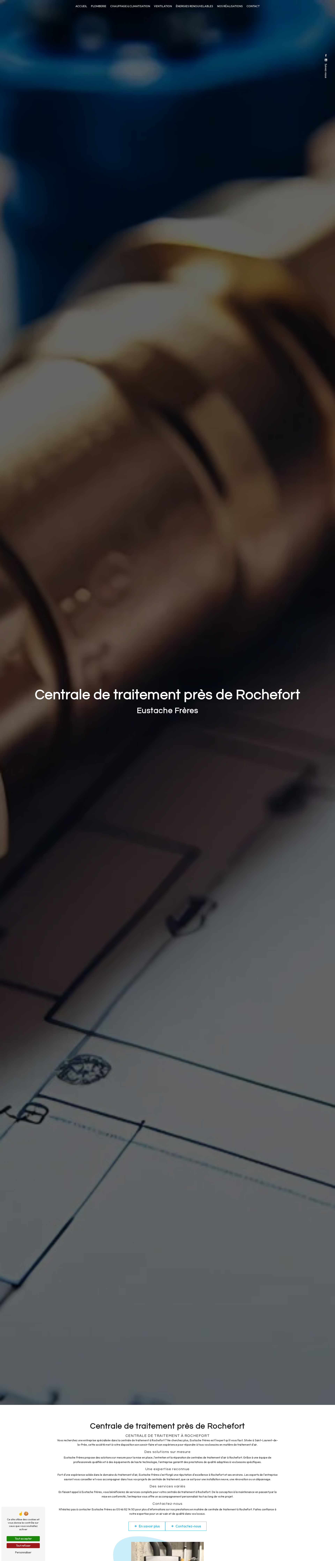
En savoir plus (149, 1526)
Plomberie (98, 6)
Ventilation (163, 6)
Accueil (81, 6)
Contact (253, 6)
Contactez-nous (188, 1526)
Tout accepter (23, 1538)
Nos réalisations (230, 6)
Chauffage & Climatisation (130, 6)
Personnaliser (23, 1552)
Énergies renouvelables (194, 6)
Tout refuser (23, 1545)
